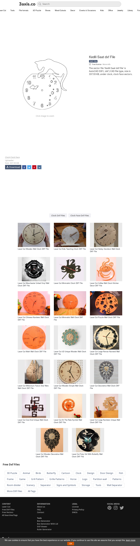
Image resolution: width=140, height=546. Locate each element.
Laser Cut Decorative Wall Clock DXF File (104, 386)
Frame (10, 479)
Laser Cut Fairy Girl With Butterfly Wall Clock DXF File (87, 455)
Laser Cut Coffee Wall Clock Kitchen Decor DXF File (104, 284)
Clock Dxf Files (58, 215)
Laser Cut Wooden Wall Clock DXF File (33, 249)
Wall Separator (114, 485)
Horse (73, 479)
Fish (121, 473)
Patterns (117, 479)
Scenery (31, 485)
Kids (102, 10)
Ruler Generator (44, 529)
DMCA (74, 512)
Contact (40, 512)
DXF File (93, 61)
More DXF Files (14, 491)
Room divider (14, 485)
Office (110, 10)
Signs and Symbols (66, 485)
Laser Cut (6, 507)
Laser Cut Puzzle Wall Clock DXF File (105, 317)
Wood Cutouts (60, 10)
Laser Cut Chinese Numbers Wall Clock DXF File (33, 318)
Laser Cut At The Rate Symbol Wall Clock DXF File (68, 421)
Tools (12, 10)
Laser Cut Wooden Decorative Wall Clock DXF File (49, 455)
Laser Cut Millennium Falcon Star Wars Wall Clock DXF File (33, 386)
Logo (84, 479)
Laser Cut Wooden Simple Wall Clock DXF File (68, 386)
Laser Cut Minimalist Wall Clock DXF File (68, 318)
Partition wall (100, 479)
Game (22, 479)
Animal (26, 473)
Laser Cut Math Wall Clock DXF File (32, 351)
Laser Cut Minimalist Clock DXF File (68, 283)
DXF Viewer (42, 526)
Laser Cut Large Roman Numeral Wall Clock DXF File (105, 352)
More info (106, 64)
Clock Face (15, 157)
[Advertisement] (70, 35)
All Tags (32, 491)
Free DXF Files (8, 509)
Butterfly (51, 473)
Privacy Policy (78, 509)
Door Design (106, 473)
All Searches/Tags (10, 515)
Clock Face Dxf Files (79, 215)
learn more (130, 540)
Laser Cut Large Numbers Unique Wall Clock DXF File (105, 421)
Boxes (47, 10)
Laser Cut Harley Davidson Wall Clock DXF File (105, 250)
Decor (72, 10)
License (75, 507)
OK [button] (70, 543)
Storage (86, 485)
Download (14, 167)
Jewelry (120, 10)
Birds (38, 473)
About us (41, 507)
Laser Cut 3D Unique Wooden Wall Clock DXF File (70, 352)
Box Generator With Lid (47, 524)
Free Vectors (7, 512)
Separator (45, 485)
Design (90, 473)
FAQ (39, 509)
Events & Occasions (87, 10)
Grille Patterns (56, 479)
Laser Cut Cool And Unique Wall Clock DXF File (33, 421)
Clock (7, 157)
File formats (23, 10)
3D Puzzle (37, 10)
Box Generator (43, 521)
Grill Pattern (37, 479)
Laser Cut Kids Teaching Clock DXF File (70, 249)
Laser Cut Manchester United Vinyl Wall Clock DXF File (33, 284)
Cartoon (66, 473)
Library (130, 10)
